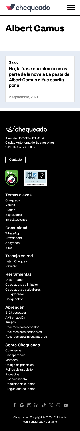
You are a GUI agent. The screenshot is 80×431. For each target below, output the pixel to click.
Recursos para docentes (22, 327)
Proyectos (12, 374)
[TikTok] (45, 406)
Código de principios (19, 365)
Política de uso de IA (19, 369)
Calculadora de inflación (22, 284)
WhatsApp (12, 233)
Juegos (10, 322)
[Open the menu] (71, 7)
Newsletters (13, 238)
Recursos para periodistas (23, 332)
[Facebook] (16, 406)
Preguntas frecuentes (20, 389)
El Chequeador (15, 312)
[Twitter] (52, 406)
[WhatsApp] (60, 406)
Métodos (11, 360)
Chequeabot (14, 299)
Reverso (11, 266)
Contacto (15, 159)
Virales (10, 205)
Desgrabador (14, 279)
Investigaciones (16, 219)
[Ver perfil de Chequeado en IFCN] (11, 178)
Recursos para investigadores (26, 336)
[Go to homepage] (30, 8)
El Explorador (14, 294)
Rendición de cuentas (20, 384)
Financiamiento (16, 379)
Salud (14, 62)
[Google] (23, 406)
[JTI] (35, 178)
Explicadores (14, 215)
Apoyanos (12, 243)
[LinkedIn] (38, 406)
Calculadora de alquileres (23, 289)
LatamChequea (16, 261)
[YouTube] (66, 406)
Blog (8, 247)
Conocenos (13, 350)
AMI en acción (15, 317)
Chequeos (12, 200)
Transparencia (15, 355)
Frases (10, 210)
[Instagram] (30, 406)
